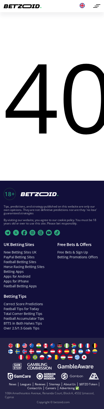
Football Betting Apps (20, 286)
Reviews (40, 384)
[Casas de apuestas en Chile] (88, 351)
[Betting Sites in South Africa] (74, 345)
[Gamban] (72, 376)
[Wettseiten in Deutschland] (46, 351)
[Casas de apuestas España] (67, 351)
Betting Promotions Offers (77, 257)
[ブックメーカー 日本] (85, 357)
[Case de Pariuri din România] (57, 357)
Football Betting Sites (20, 262)
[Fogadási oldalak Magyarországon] (64, 357)
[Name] (96, 6)
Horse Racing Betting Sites (24, 266)
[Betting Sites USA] (25, 345)
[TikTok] (57, 233)
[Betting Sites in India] (39, 345)
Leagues (25, 384)
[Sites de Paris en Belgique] (95, 345)
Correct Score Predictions (23, 304)
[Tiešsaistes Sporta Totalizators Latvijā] (71, 357)
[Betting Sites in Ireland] (18, 345)
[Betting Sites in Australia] (32, 345)
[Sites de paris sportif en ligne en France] (88, 345)
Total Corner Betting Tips (23, 313)
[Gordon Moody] (46, 376)
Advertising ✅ (69, 388)
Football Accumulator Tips (24, 318)
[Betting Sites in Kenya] (60, 345)
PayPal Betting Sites (19, 257)
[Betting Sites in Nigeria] (67, 345)
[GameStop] (17, 366)
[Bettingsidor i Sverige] (18, 351)
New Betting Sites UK (20, 252)
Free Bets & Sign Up (72, 252)
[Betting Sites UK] (11, 345)
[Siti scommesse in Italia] (81, 345)
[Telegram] (8, 233)
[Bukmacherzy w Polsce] (43, 357)
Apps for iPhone (16, 281)
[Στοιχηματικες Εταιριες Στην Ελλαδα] (78, 357)
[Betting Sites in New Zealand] (53, 345)
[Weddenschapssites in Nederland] (39, 351)
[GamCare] (19, 376)
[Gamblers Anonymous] (94, 376)
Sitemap (54, 384)
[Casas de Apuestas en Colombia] (95, 351)
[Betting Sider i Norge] (25, 351)
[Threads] (41, 233)
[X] (16, 233)
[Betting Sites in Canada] (46, 345)
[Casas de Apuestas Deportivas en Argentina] (81, 351)
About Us (70, 384)
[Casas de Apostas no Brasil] (36, 357)
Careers (50, 388)
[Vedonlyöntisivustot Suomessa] (11, 351)
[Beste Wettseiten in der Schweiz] (60, 351)
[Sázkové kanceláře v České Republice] (50, 357)
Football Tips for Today (21, 308)
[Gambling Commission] (39, 366)
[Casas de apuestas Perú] (22, 357)
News (12, 384)
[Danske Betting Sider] (32, 351)
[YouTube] (49, 233)
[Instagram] (32, 233)
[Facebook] (24, 233)
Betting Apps (14, 271)
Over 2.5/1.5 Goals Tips (21, 328)
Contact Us (34, 388)
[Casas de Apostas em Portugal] (29, 357)
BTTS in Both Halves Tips (23, 323)
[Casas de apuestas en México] (74, 351)
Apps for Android (17, 276)
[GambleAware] (75, 366)
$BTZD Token (88, 384)
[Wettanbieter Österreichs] (53, 351)
